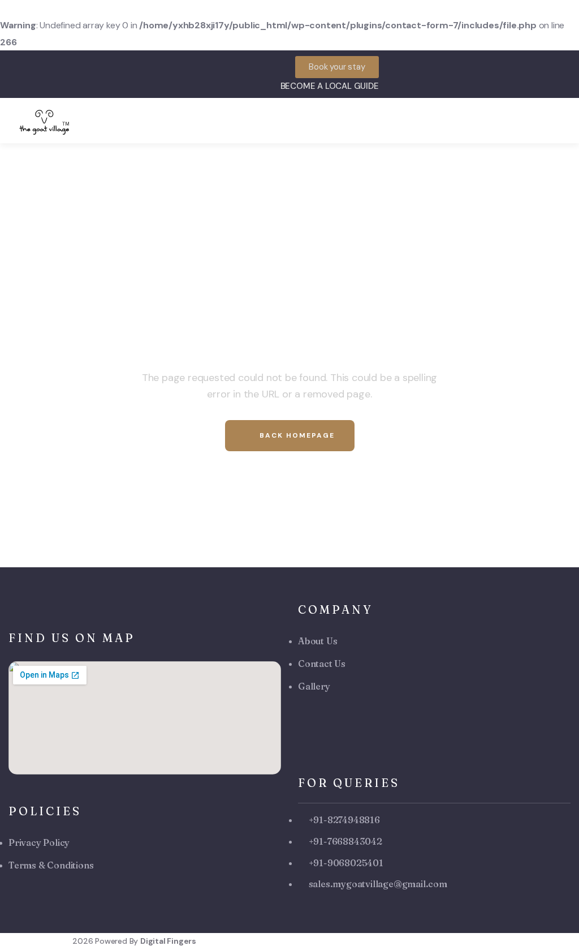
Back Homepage (296, 435)
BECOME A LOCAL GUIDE (329, 86)
